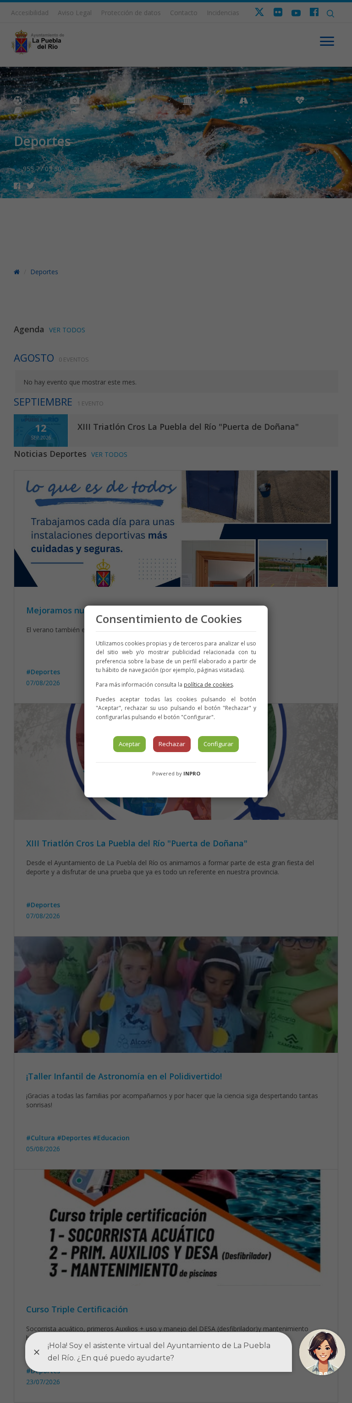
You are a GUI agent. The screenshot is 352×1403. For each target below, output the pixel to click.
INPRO (191, 773)
